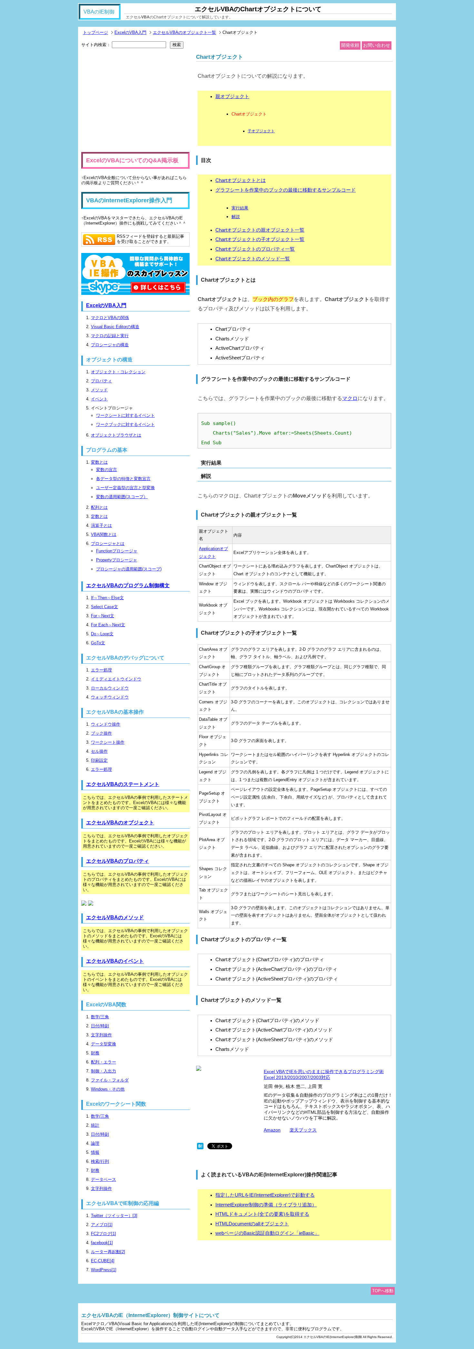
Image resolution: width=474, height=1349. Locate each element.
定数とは (99, 516)
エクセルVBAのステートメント (122, 784)
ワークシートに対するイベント (125, 415)
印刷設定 (99, 760)
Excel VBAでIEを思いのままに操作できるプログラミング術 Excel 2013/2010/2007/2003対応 (324, 1074)
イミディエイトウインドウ (116, 679)
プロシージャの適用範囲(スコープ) (129, 569)
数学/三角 (100, 1016)
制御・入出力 (103, 1071)
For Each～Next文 (108, 624)
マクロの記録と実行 (110, 335)
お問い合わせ (376, 45)
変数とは (99, 462)
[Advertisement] (135, 100)
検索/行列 (100, 1161)
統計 (95, 1125)
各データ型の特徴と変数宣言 (123, 478)
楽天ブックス (303, 1130)
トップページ (95, 32)
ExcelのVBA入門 (130, 32)
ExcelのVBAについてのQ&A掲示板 (132, 160)
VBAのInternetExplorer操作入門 (129, 200)
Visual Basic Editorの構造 (115, 326)
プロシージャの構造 (110, 344)
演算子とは (101, 525)
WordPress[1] (103, 1269)
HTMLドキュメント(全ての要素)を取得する (262, 1214)
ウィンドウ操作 (105, 724)
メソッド (99, 390)
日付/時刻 (100, 1025)
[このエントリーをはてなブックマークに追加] (200, 1147)
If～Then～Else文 (107, 597)
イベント (99, 399)
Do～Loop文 (102, 633)
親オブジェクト (232, 96)
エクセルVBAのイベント (115, 961)
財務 (95, 1053)
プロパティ (101, 380)
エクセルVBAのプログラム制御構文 (128, 585)
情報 (95, 1152)
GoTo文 (98, 642)
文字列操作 (101, 1034)
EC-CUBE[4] (102, 1260)
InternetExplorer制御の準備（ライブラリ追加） (266, 1204)
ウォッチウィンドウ (110, 697)
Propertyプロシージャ (116, 560)
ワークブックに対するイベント (125, 424)
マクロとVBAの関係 (110, 317)
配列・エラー (103, 1062)
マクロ (350, 398)
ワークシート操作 (107, 742)
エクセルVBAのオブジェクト (120, 822)
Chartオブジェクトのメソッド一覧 (252, 258)
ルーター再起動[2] (108, 1251)
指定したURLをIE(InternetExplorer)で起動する (265, 1195)
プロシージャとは (107, 543)
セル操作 (99, 751)
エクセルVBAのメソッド (115, 917)
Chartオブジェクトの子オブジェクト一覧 (259, 239)
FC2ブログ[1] (103, 1233)
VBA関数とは (103, 534)
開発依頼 (350, 45)
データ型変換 (103, 1044)
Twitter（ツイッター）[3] (114, 1215)
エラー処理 (101, 670)
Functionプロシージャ (116, 551)
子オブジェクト (261, 131)
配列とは (99, 507)
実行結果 (240, 208)
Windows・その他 (107, 1089)
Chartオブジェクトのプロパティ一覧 (255, 249)
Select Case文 (104, 606)
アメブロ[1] (102, 1224)
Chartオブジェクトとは (240, 180)
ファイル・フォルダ (110, 1080)
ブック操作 (101, 733)
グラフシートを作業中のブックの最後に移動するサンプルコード (285, 190)
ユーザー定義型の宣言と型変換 (125, 487)
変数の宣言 (106, 469)
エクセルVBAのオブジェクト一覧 (184, 32)
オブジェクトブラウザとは (116, 435)
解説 (236, 216)
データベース (103, 1179)
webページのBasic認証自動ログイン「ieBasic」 (267, 1233)
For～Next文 (102, 615)
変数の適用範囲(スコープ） (122, 496)
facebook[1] (102, 1242)
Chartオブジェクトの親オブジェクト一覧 (259, 230)
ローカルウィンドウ (110, 688)
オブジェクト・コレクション (118, 371)
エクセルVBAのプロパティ (117, 861)
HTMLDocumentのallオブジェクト (252, 1223)
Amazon (272, 1130)
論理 (95, 1143)
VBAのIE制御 (99, 12)
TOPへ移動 (382, 1290)
